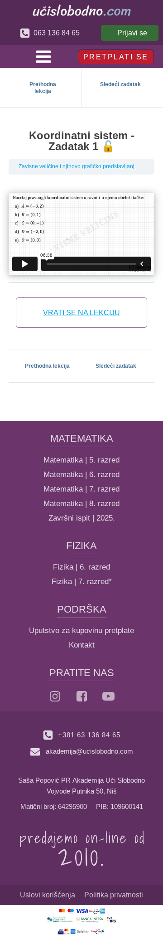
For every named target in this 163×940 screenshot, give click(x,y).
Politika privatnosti (113, 895)
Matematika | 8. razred (81, 503)
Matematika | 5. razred (81, 460)
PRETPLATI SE (116, 57)
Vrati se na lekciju (81, 313)
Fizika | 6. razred (81, 567)
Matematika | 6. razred (81, 474)
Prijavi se (132, 33)
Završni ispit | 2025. (81, 518)
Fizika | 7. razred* (82, 581)
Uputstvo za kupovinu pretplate (81, 630)
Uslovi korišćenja (47, 895)
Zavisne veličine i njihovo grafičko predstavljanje (78, 166)
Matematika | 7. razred (81, 489)
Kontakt (82, 645)
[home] (82, 10)
